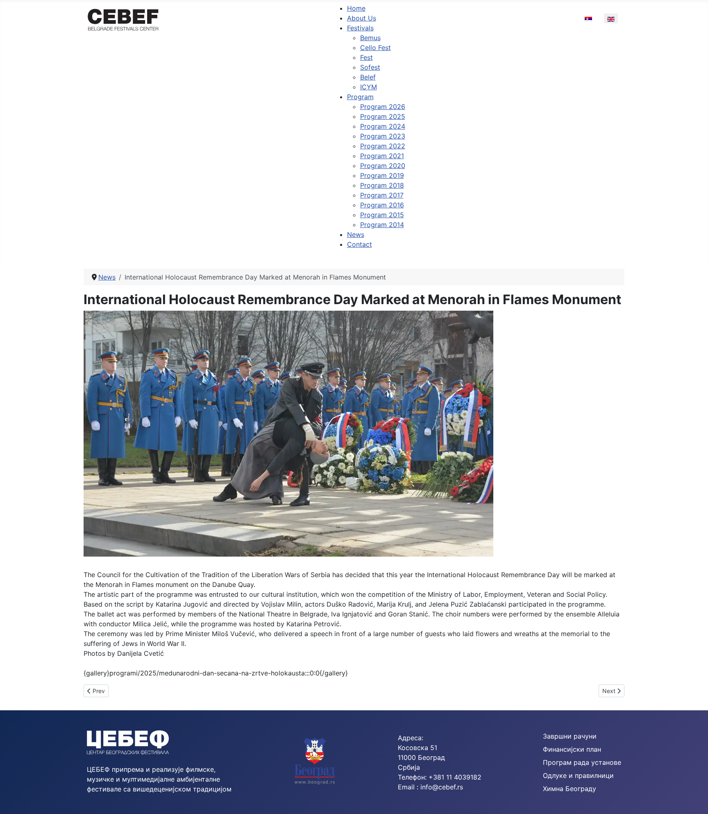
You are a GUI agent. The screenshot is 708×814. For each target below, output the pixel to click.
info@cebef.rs (441, 787)
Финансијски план (572, 749)
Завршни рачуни (570, 736)
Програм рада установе (582, 762)
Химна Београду (569, 788)
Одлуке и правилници (578, 775)
